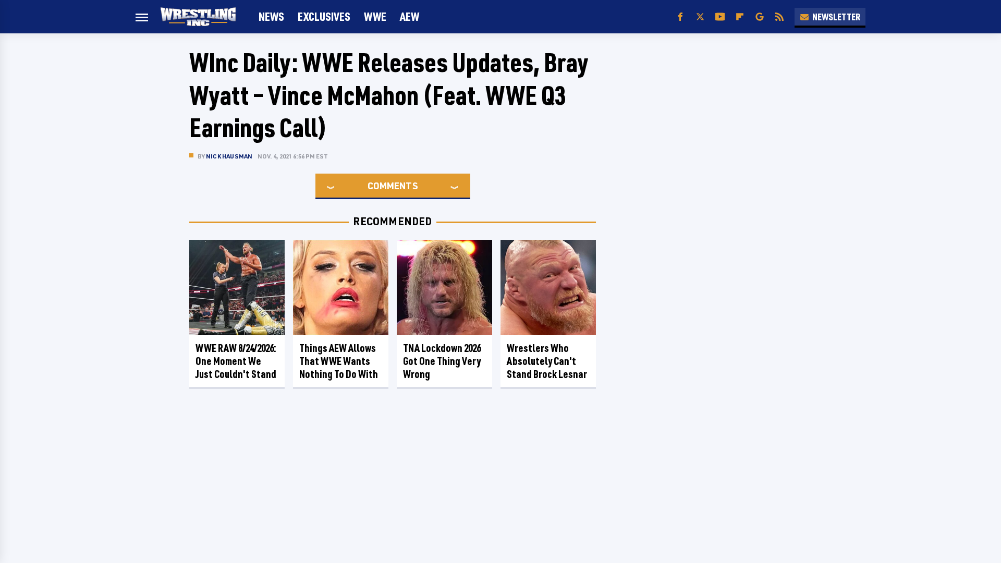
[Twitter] (700, 17)
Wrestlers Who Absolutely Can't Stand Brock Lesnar (547, 361)
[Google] (759, 17)
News (271, 16)
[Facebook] (680, 17)
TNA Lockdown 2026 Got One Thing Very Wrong (442, 361)
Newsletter (836, 16)
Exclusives (324, 16)
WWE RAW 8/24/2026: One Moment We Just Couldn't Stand (236, 361)
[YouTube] (720, 17)
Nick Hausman (229, 156)
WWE (375, 16)
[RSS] (779, 17)
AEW (409, 16)
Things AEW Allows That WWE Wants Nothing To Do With (338, 361)
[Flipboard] (739, 17)
